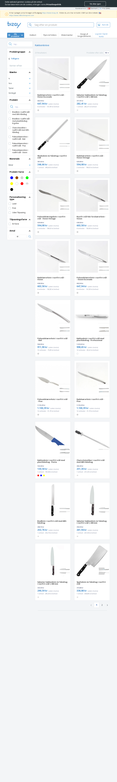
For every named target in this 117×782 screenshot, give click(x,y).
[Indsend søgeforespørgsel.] (10, 44)
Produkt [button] (14, 100)
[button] (20, 78)
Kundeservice (80, 8)
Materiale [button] (15, 158)
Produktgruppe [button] (17, 51)
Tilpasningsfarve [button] (18, 219)
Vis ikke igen (95, 4)
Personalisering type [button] (18, 198)
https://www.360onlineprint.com (21, 15)
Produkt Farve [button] (17, 171)
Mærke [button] (13, 72)
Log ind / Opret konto (101, 35)
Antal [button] (12, 230)
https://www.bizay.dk (50, 13)
